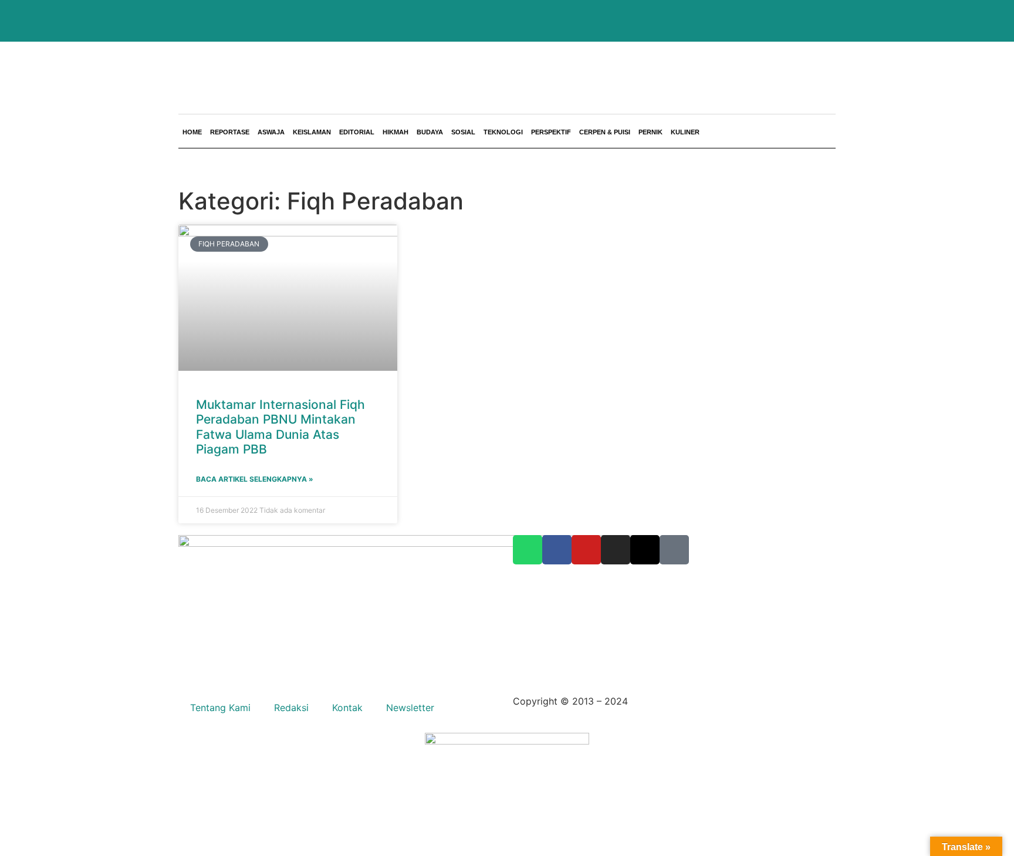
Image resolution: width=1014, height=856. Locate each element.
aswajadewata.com (673, 701)
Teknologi (503, 132)
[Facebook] (557, 549)
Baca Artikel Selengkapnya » (254, 479)
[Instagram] (615, 549)
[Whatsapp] (527, 549)
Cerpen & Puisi (604, 132)
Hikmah (395, 132)
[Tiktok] (674, 549)
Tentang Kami (220, 707)
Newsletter (410, 707)
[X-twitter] (645, 549)
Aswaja (271, 132)
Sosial (463, 132)
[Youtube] (586, 549)
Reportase (229, 132)
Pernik (650, 132)
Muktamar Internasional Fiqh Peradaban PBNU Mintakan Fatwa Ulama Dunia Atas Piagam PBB (280, 426)
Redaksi (291, 707)
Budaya (430, 132)
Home (192, 132)
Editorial (356, 132)
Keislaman (312, 132)
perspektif (551, 132)
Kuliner (685, 132)
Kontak (347, 707)
